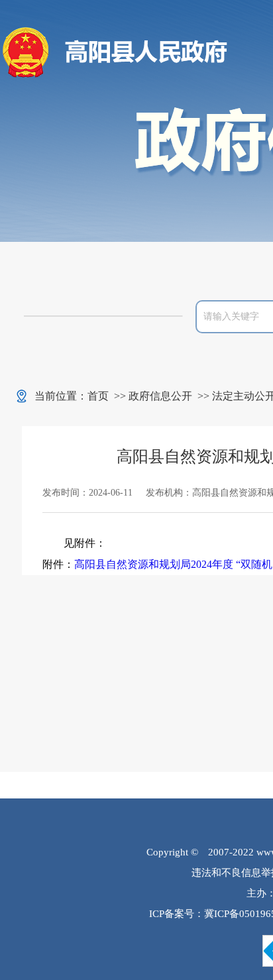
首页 (98, 396)
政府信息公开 (160, 396)
